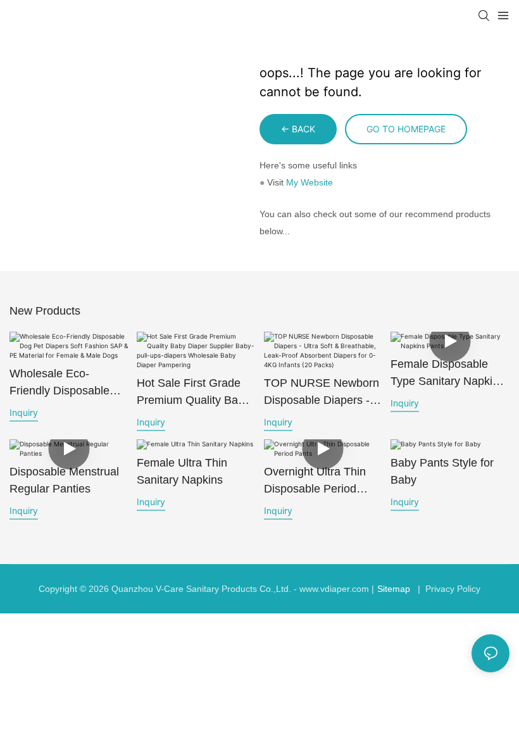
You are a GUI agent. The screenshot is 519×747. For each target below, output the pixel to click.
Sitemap (393, 589)
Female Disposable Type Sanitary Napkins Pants (447, 374)
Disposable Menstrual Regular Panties (64, 480)
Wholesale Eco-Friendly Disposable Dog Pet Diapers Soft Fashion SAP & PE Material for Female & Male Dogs (63, 383)
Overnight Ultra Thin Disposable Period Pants (315, 481)
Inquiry (23, 412)
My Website (309, 182)
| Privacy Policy (447, 589)
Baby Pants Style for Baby (442, 471)
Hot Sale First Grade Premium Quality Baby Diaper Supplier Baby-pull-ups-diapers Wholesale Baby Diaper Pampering (193, 393)
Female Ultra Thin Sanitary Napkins (182, 471)
